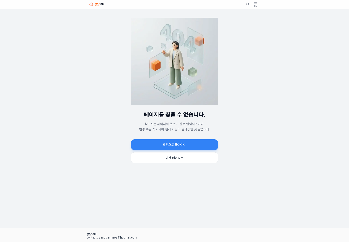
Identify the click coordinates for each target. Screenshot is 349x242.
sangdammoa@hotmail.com (118, 237)
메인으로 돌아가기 (174, 145)
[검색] (248, 4)
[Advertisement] (174, 199)
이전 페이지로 (174, 158)
